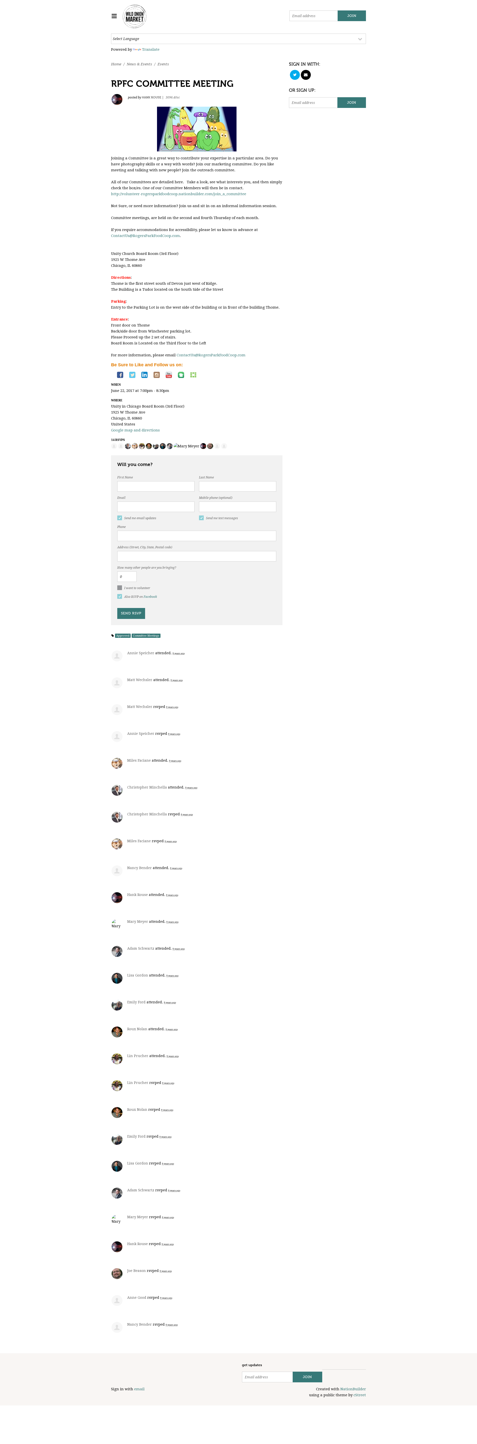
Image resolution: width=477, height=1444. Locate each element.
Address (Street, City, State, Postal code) (144, 547)
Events (163, 64)
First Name (125, 477)
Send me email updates (140, 518)
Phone (121, 527)
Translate (150, 49)
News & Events (139, 64)
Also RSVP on (140, 597)
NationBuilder (353, 1389)
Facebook (150, 597)
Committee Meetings (146, 635)
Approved (122, 635)
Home (116, 64)
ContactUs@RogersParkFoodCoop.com (145, 235)
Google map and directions (135, 430)
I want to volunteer (137, 588)
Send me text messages (222, 518)
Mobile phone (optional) (215, 498)
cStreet (360, 1395)
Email (121, 498)
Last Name (206, 477)
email (139, 1389)
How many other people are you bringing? (146, 567)
